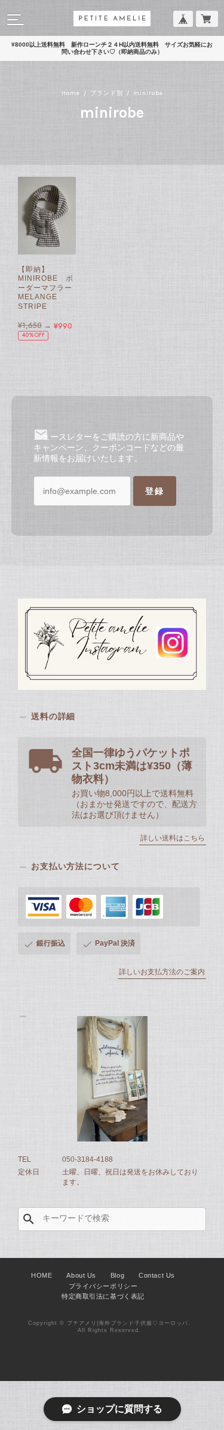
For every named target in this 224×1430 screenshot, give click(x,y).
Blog (117, 1275)
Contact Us (157, 1275)
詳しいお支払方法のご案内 (162, 972)
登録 (154, 491)
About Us (81, 1275)
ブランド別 (106, 93)
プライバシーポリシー (103, 1286)
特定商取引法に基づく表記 (103, 1296)
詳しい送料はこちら (172, 838)
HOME (41, 1275)
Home (71, 93)
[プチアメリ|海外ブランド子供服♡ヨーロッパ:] (112, 1078)
